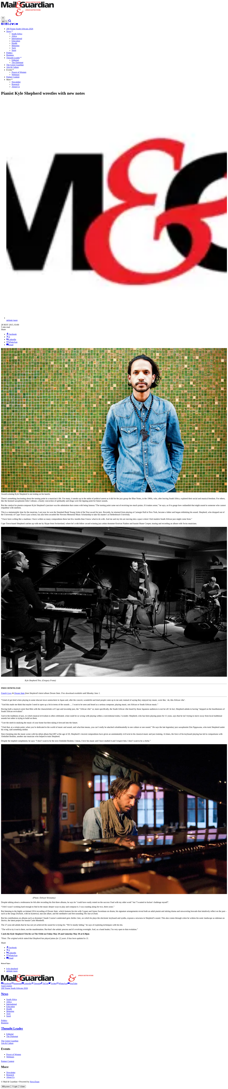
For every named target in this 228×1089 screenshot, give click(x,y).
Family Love (6, 693)
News (4, 994)
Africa (9, 1002)
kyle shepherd (12, 968)
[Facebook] (2, 24)
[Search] (9, 21)
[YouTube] (17, 24)
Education (10, 1006)
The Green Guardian (9, 1041)
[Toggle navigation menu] (3, 18)
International (11, 1004)
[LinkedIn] (6, 24)
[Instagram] (4, 24)
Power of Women (13, 1054)
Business (4, 1023)
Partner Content (7, 1061)
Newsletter (10, 1072)
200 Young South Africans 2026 (14, 988)
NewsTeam (34, 1082)
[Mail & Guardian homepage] (114, 9)
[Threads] (8, 24)
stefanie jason (12, 320)
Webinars (10, 1057)
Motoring (10, 1011)
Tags (3, 986)
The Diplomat (12, 1036)
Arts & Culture (7, 1043)
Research (10, 1075)
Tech (8, 1014)
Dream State (19, 693)
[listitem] (6, 983)
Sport (8, 1016)
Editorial (9, 1034)
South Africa (11, 999)
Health (9, 1009)
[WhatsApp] (15, 24)
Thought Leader (12, 1028)
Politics (4, 1020)
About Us (10, 1077)
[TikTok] (11, 24)
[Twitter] (13, 24)
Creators (8, 986)
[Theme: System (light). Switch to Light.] (4, 21)
